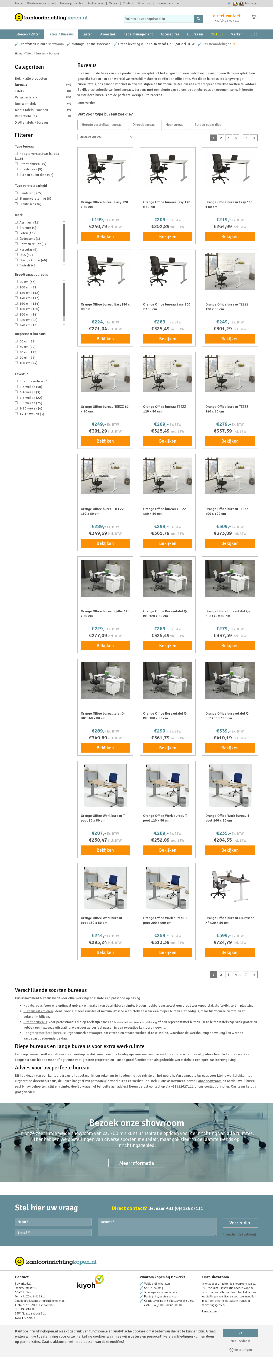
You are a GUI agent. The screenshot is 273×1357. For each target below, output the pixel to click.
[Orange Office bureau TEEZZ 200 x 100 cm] (229, 476)
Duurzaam (195, 34)
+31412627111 (182, 1086)
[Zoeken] (198, 19)
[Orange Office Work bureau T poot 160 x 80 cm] (229, 785)
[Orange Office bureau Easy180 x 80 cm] (105, 270)
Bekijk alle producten (31, 78)
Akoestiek (108, 34)
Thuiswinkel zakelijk (242, 3)
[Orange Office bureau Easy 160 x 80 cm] (229, 168)
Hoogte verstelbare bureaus (44, 1033)
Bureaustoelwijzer (167, 3)
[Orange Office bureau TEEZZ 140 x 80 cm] (229, 373)
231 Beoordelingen (216, 44)
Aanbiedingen (95, 3)
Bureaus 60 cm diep (38, 1011)
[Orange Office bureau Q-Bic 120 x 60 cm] (105, 578)
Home (19, 3)
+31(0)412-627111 (227, 20)
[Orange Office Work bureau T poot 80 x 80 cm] (105, 785)
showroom (56, 44)
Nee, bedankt (240, 1341)
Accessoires (170, 34)
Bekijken (105, 236)
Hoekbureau (174, 125)
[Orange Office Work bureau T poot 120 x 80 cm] (167, 785)
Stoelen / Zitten (28, 34)
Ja (240, 1332)
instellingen (243, 1350)
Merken (113, 3)
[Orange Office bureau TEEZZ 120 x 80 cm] (167, 373)
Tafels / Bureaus (61, 34)
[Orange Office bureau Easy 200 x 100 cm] (167, 270)
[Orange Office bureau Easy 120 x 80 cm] (105, 168)
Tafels (43, 91)
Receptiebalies (43, 116)
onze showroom (210, 1081)
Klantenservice (36, 3)
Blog (253, 34)
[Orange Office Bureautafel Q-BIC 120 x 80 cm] (167, 578)
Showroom (144, 3)
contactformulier (216, 1086)
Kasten (87, 34)
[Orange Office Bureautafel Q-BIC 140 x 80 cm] (229, 578)
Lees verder (86, 103)
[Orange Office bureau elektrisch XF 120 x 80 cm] (229, 886)
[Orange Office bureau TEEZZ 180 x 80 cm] (167, 476)
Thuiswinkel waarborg (235, 3)
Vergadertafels (43, 97)
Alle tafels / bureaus (32, 122)
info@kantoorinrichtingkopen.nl (44, 1301)
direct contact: (227, 16)
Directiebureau (144, 125)
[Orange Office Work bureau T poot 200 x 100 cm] (167, 888)
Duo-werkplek (43, 104)
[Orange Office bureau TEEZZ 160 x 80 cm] (105, 476)
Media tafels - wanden (43, 110)
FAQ (53, 3)
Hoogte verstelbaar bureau (102, 125)
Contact (128, 3)
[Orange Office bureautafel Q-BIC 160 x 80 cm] (105, 680)
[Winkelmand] (255, 17)
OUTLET (217, 34)
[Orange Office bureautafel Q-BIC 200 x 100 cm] (229, 680)
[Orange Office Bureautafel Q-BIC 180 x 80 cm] (167, 680)
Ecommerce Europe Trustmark (229, 3)
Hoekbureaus (33, 1005)
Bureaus (43, 85)
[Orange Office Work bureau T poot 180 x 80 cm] (105, 888)
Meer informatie (136, 1163)
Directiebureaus (35, 1022)
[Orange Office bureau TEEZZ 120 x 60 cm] (229, 271)
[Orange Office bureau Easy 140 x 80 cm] (167, 168)
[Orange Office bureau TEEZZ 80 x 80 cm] (105, 373)
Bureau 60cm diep (208, 125)
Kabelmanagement (138, 34)
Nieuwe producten (71, 3)
